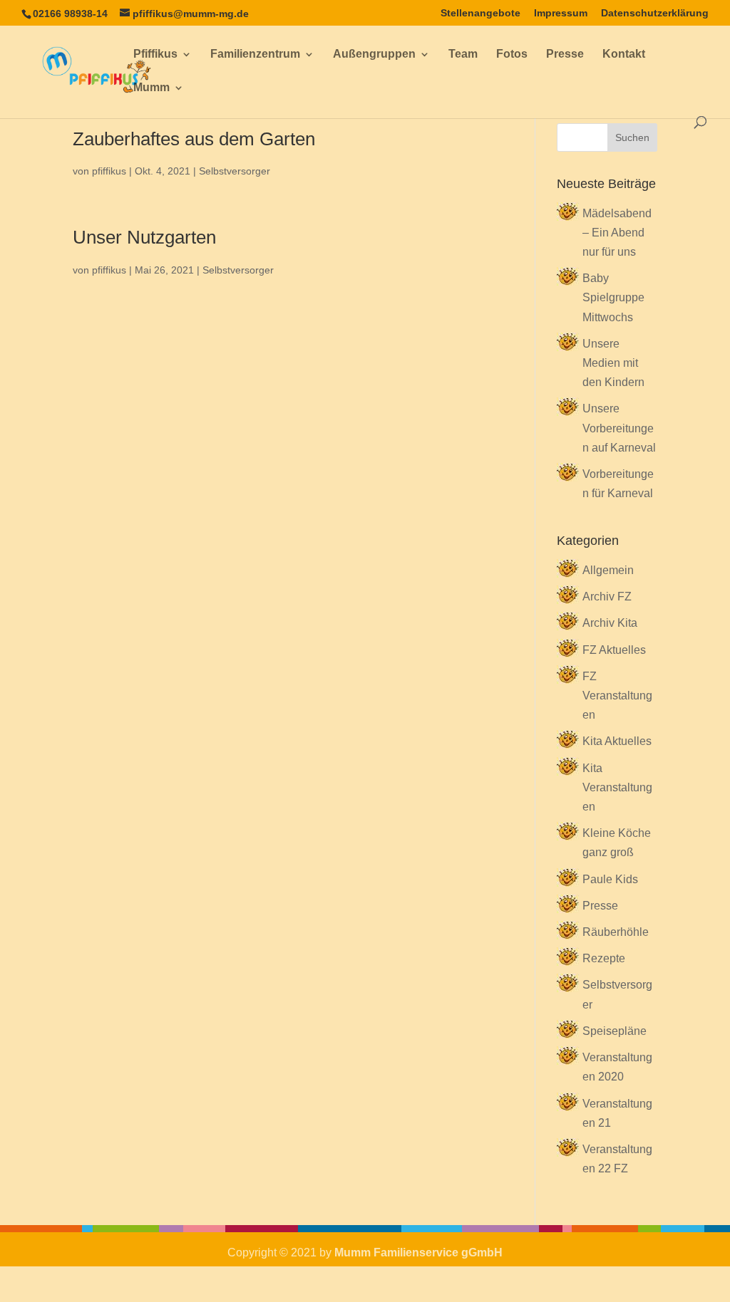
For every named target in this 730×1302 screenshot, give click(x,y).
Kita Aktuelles (617, 741)
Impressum (560, 13)
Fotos (512, 54)
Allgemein (608, 570)
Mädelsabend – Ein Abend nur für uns (617, 232)
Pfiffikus (155, 54)
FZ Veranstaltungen (617, 695)
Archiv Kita (609, 623)
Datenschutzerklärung (655, 13)
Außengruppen (374, 54)
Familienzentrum (255, 54)
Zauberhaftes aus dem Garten (194, 139)
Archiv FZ (607, 596)
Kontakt (623, 54)
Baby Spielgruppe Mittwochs (613, 297)
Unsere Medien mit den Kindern (613, 363)
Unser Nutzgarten (144, 237)
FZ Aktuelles (614, 650)
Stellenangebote (480, 13)
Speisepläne (614, 1031)
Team (463, 54)
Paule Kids (610, 879)
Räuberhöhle (615, 932)
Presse (565, 54)
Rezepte (603, 958)
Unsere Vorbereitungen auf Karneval (619, 427)
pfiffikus (109, 171)
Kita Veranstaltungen (617, 787)
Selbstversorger (234, 171)
